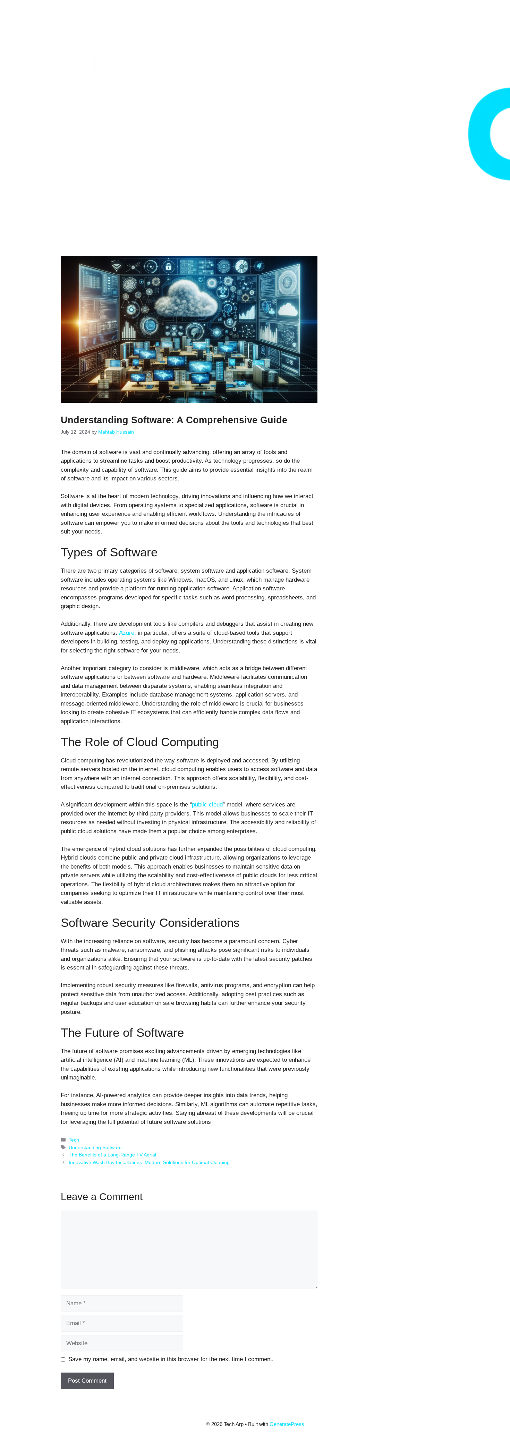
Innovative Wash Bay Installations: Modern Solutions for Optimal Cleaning (149, 1162)
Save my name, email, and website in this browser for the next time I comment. (171, 1359)
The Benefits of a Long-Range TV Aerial (112, 1155)
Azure (126, 633)
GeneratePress (287, 1424)
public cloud (207, 804)
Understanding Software (95, 1147)
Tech (74, 1140)
